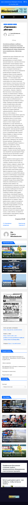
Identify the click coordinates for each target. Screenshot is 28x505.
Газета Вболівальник (15, 33)
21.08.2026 (6, 410)
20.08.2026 (6, 440)
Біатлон (5, 421)
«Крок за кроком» (6, 363)
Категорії (4, 384)
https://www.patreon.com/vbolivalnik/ (12, 329)
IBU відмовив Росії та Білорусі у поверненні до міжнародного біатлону (13, 438)
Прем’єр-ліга (10, 252)
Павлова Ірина (15, 410)
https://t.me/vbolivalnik (14, 343)
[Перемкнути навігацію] (13, 17)
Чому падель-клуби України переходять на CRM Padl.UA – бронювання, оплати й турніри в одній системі (13, 358)
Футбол (15, 24)
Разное (5, 24)
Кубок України (10, 280)
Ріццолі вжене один (11, 268)
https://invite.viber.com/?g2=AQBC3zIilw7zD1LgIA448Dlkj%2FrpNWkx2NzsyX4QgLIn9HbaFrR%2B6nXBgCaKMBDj (13, 337)
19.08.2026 (6, 455)
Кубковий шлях (9, 282)
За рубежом (10, 24)
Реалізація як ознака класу (13, 254)
